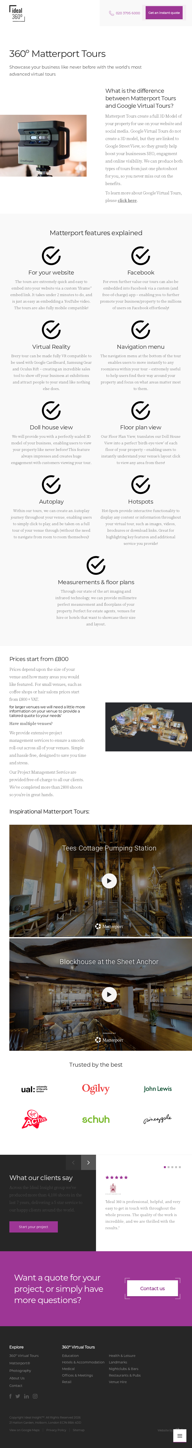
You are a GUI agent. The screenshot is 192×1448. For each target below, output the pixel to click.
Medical (68, 1369)
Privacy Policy (56, 1430)
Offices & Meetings (77, 1375)
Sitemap (79, 1430)
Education (70, 1356)
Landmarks (118, 1362)
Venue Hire (118, 1382)
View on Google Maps (24, 1430)
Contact (15, 1386)
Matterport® (19, 1363)
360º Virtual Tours (24, 1356)
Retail (66, 1382)
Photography (20, 1371)
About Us (17, 1378)
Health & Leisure (122, 1356)
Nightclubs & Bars (123, 1369)
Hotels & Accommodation (83, 1362)
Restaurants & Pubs (125, 1375)
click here (127, 200)
